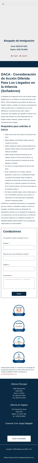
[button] (19, 63)
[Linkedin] (16, 429)
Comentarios (7, 275)
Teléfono (6, 264)
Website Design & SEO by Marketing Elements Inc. (19, 457)
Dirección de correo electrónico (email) (15, 254)
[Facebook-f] (10, 429)
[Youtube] (21, 429)
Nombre (6, 243)
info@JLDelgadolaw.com (9, 374)
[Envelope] (27, 429)
